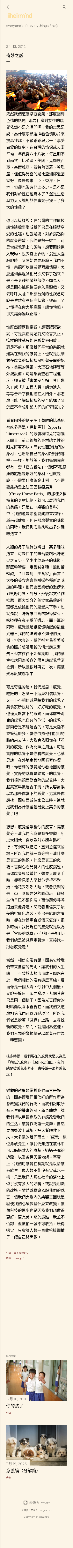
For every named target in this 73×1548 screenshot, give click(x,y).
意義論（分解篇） (23, 1471)
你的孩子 (14, 1406)
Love (16, 1258)
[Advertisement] (36, 1307)
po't (22, 1258)
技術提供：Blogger (39, 1502)
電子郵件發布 (21, 1252)
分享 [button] (8, 1252)
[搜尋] (64, 6)
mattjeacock (45, 1510)
